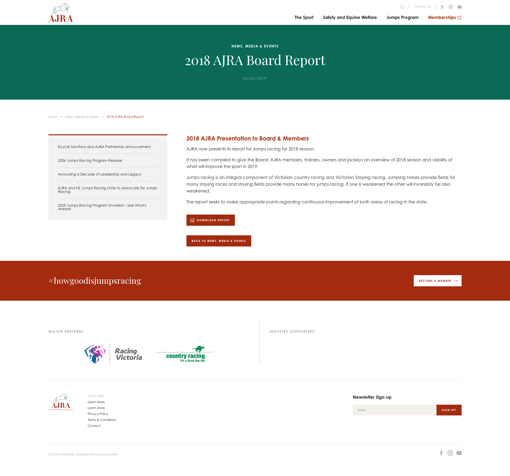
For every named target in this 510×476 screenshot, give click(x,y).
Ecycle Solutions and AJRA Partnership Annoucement (104, 146)
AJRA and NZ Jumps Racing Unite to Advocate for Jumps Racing (107, 190)
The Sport (304, 17)
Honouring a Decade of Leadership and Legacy (99, 174)
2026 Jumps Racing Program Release (90, 160)
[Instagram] (451, 6)
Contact (94, 426)
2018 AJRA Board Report (125, 117)
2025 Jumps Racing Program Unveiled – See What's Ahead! (102, 207)
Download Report (213, 220)
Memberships (442, 17)
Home (53, 117)
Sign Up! (449, 410)
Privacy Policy (98, 414)
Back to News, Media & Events (219, 240)
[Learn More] (460, 6)
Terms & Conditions (102, 420)
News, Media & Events (82, 117)
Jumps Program (402, 17)
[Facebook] (442, 6)
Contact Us (422, 7)
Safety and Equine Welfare (350, 17)
